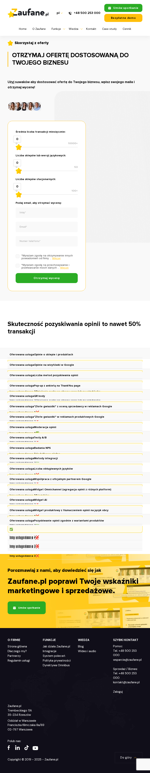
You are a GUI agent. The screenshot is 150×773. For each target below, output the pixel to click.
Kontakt (91, 29)
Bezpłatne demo (123, 18)
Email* (23, 226)
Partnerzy (14, 656)
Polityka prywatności (57, 661)
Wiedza (73, 29)
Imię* (23, 212)
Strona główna (17, 646)
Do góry (126, 757)
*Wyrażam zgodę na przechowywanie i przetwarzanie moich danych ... (45, 266)
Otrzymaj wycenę (47, 278)
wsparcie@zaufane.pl (127, 660)
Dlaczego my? (17, 651)
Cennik (127, 29)
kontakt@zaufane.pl (126, 682)
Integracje (49, 651)
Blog (81, 646)
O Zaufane (39, 29)
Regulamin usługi (19, 661)
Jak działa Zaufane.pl (56, 646)
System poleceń (54, 656)
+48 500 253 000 (86, 13)
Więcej (56, 258)
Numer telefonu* (30, 241)
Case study (109, 29)
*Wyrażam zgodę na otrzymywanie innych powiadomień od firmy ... (47, 257)
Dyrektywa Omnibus (56, 665)
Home (23, 29)
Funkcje (56, 29)
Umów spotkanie (125, 8)
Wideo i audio (87, 651)
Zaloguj (118, 692)
